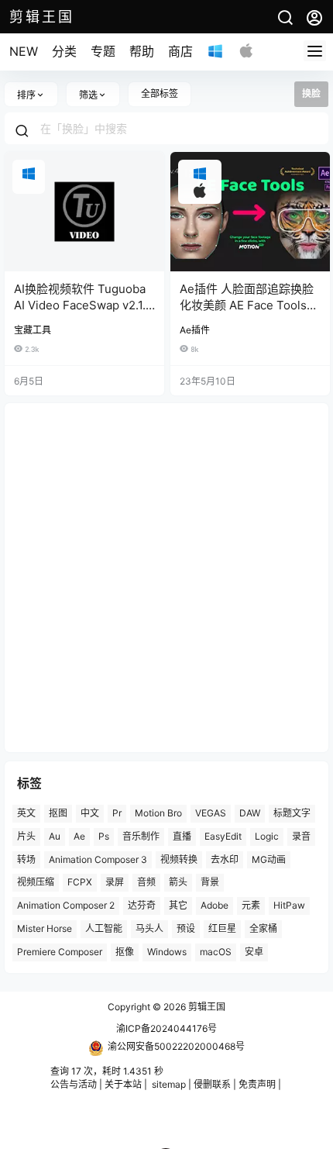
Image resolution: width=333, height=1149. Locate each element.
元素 (251, 905)
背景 (210, 882)
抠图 (58, 813)
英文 (26, 813)
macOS (216, 952)
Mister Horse (44, 928)
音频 (146, 882)
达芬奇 (142, 905)
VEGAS (210, 813)
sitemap (169, 1084)
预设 (186, 928)
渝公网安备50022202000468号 (176, 1046)
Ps (103, 836)
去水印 (225, 859)
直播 (182, 836)
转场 (26, 859)
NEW (23, 51)
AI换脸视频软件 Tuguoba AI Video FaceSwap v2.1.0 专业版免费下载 (83, 305)
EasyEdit (223, 836)
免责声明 (257, 1084)
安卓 (254, 952)
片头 (26, 836)
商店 (180, 51)
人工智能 (103, 928)
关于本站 (123, 1084)
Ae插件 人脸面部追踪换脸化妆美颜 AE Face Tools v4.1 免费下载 (247, 305)
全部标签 (159, 93)
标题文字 (292, 813)
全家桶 (263, 928)
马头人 (149, 928)
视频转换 (178, 859)
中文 (90, 813)
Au (54, 836)
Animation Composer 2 (66, 905)
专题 (103, 51)
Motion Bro (158, 813)
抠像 (124, 952)
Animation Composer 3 (98, 859)
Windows (167, 952)
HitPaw (289, 905)
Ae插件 (195, 330)
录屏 (114, 882)
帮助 (141, 51)
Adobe (214, 905)
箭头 (178, 882)
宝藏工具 (32, 330)
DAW (249, 813)
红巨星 (222, 928)
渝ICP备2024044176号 (166, 1028)
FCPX (79, 882)
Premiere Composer (59, 952)
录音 (301, 836)
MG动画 (269, 859)
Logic (267, 836)
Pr (117, 813)
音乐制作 (141, 836)
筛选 (88, 95)
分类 (64, 51)
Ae (79, 836)
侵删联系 (212, 1084)
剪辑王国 (205, 1007)
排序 (26, 95)
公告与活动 (73, 1084)
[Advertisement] (166, 577)
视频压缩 (35, 882)
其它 (178, 905)
